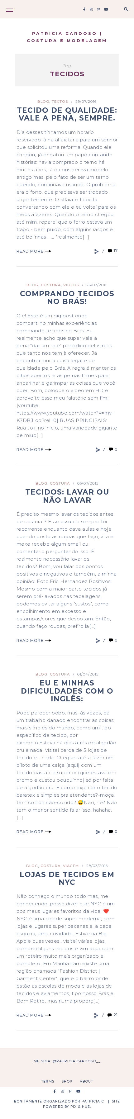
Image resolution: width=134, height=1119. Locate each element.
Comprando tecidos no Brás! (67, 297)
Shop (67, 1081)
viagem (71, 866)
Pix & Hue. (80, 1107)
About (86, 1081)
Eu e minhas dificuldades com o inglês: (67, 691)
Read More (30, 251)
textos (60, 101)
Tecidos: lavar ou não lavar (67, 496)
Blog (43, 101)
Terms (47, 1081)
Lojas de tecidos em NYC (67, 878)
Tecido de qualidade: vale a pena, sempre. (67, 114)
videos (71, 285)
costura (51, 285)
